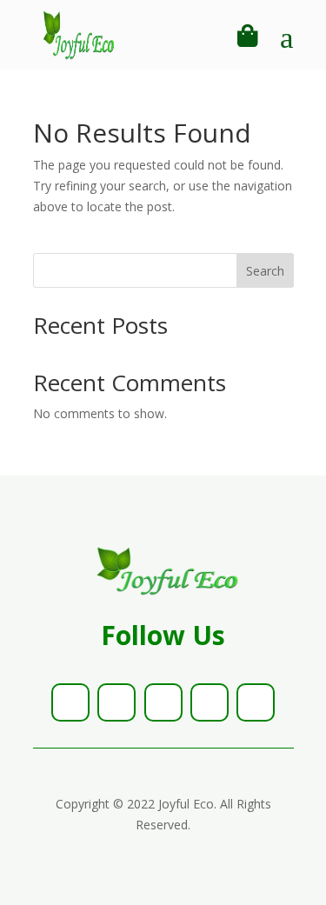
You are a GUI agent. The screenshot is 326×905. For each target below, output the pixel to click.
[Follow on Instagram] (163, 702)
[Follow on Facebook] (70, 702)
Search (265, 271)
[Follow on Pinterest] (209, 702)
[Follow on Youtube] (255, 702)
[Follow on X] (116, 702)
